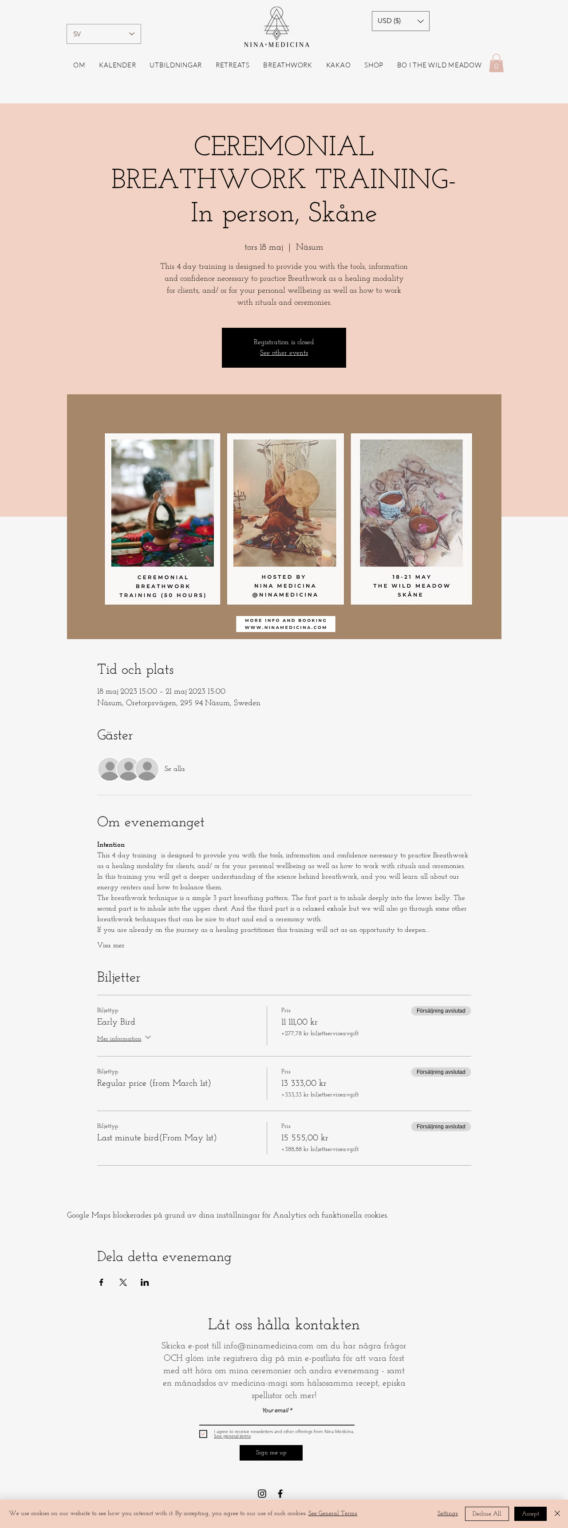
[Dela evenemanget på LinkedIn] (145, 1282)
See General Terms (332, 1513)
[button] (401, 21)
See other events (284, 353)
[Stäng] (557, 1514)
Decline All (487, 1514)
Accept (530, 1514)
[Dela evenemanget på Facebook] (101, 1282)
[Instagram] (262, 1493)
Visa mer (111, 945)
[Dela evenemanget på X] (123, 1282)
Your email (275, 1410)
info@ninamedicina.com (269, 1346)
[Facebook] (280, 1493)
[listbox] (401, 21)
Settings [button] (448, 1513)
